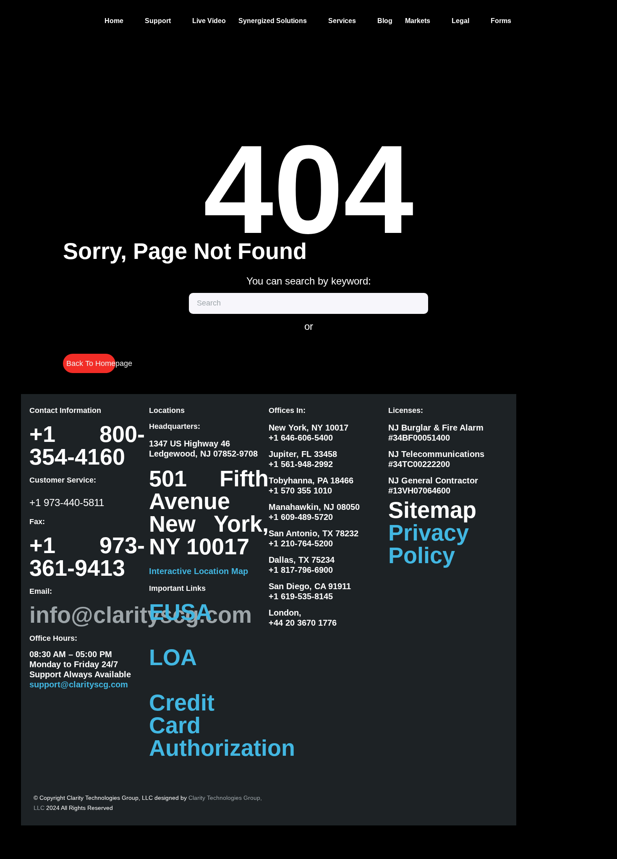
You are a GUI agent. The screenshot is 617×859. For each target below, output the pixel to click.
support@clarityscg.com (78, 684)
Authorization (222, 747)
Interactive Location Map (198, 571)
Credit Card (181, 714)
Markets (417, 20)
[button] (118, 21)
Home (114, 20)
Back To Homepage (90, 363)
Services (342, 20)
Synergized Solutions (272, 20)
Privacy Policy (428, 544)
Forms (501, 20)
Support (158, 20)
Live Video (209, 20)
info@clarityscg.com (140, 614)
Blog (384, 20)
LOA (173, 657)
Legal (460, 20)
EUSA (180, 611)
